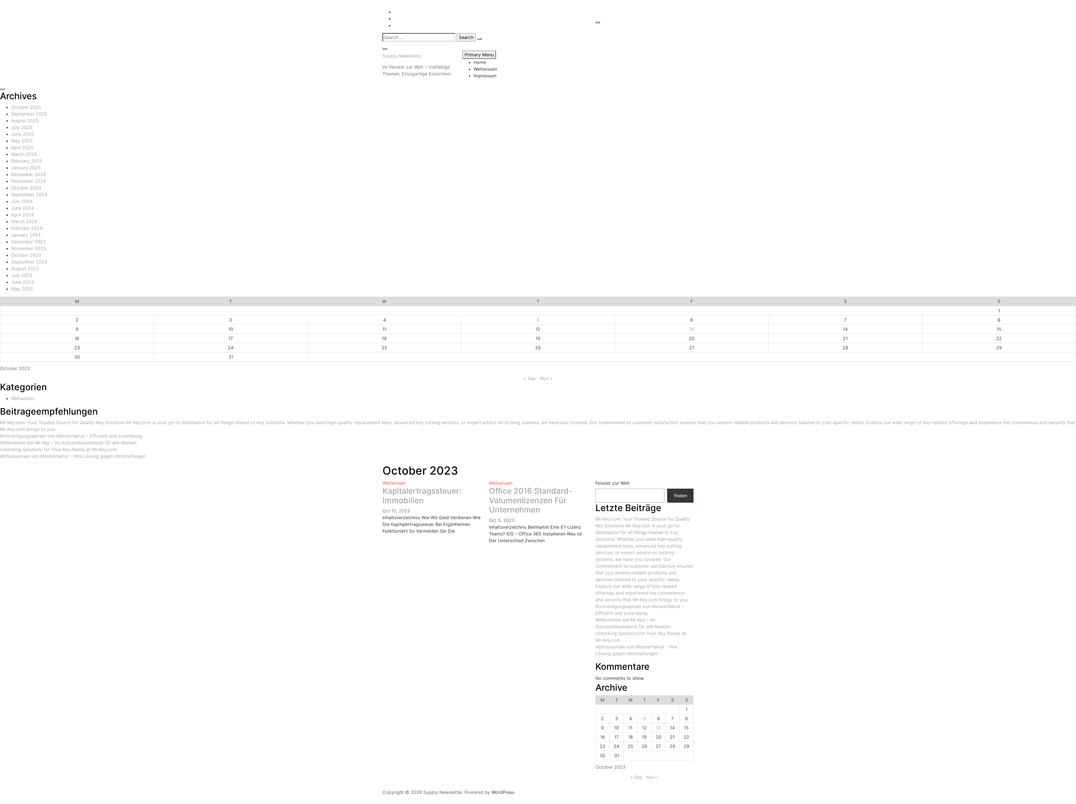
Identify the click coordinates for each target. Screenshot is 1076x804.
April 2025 (22, 147)
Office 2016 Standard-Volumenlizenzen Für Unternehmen (530, 500)
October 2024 (26, 188)
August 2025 (25, 120)
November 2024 (28, 181)
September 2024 (29, 194)
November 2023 (28, 248)
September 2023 (29, 262)
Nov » (546, 378)
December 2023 (28, 241)
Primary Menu (479, 54)
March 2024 (24, 221)
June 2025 (22, 134)
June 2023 (22, 282)
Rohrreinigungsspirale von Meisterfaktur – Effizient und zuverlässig (71, 436)
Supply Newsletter (401, 56)
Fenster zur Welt (612, 483)
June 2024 (22, 208)
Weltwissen (485, 69)
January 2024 (26, 235)
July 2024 (22, 201)
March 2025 (24, 154)
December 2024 (28, 174)
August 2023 (25, 268)
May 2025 (22, 141)
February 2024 (26, 228)
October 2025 (26, 107)
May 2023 (22, 289)
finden (680, 495)
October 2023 (26, 255)
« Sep (530, 378)
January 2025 (26, 167)
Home (480, 62)
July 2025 (22, 127)
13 (691, 329)
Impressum (485, 75)
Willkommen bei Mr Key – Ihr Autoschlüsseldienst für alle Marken (68, 442)
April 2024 (22, 215)
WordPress (502, 792)
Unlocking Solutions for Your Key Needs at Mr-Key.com (58, 449)
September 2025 (29, 114)
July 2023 (22, 275)
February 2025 (26, 161)
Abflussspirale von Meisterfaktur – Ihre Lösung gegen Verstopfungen (73, 456)
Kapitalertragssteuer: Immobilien (422, 495)
